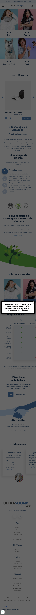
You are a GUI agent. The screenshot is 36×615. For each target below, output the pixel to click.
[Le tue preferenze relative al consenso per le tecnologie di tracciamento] (3, 612)
